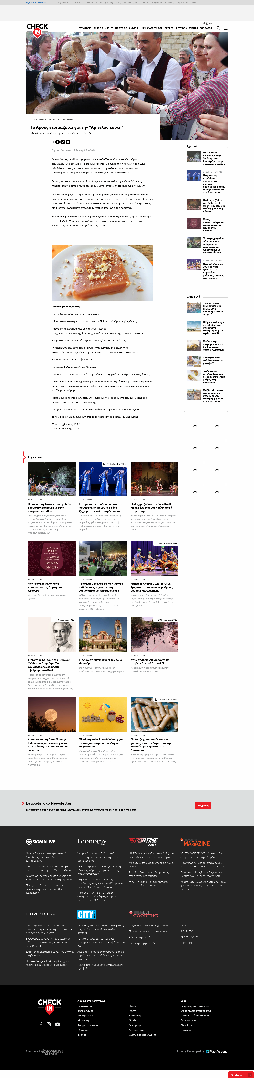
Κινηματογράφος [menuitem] (152, 28)
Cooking (169, 2)
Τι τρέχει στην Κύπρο (61, 119)
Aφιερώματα (137, 1025)
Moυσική (83, 1020)
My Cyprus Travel (186, 2)
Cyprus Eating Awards (142, 1034)
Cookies (185, 1030)
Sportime (88, 2)
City (118, 2)
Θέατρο (82, 1030)
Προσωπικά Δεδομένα (194, 1015)
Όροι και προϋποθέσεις (195, 1010)
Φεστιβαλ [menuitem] (181, 28)
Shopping (135, 1015)
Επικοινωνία (188, 1020)
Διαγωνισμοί (137, 1030)
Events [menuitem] (193, 28)
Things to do (35, 500)
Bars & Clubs (85, 1010)
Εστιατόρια (84, 1006)
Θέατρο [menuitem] (168, 28)
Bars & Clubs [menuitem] (101, 28)
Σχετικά (35, 457)
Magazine (157, 2)
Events (81, 1034)
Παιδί (132, 1006)
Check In (144, 2)
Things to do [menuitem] (119, 28)
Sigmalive (62, 2)
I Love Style (130, 2)
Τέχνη (132, 1010)
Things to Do (38, 119)
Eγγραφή (203, 805)
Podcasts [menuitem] (206, 28)
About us (186, 1025)
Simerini (75, 2)
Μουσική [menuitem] (134, 28)
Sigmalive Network (36, 2)
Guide (132, 1020)
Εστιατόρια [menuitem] (84, 28)
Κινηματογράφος (88, 1025)
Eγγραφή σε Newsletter (195, 1006)
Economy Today (104, 2)
